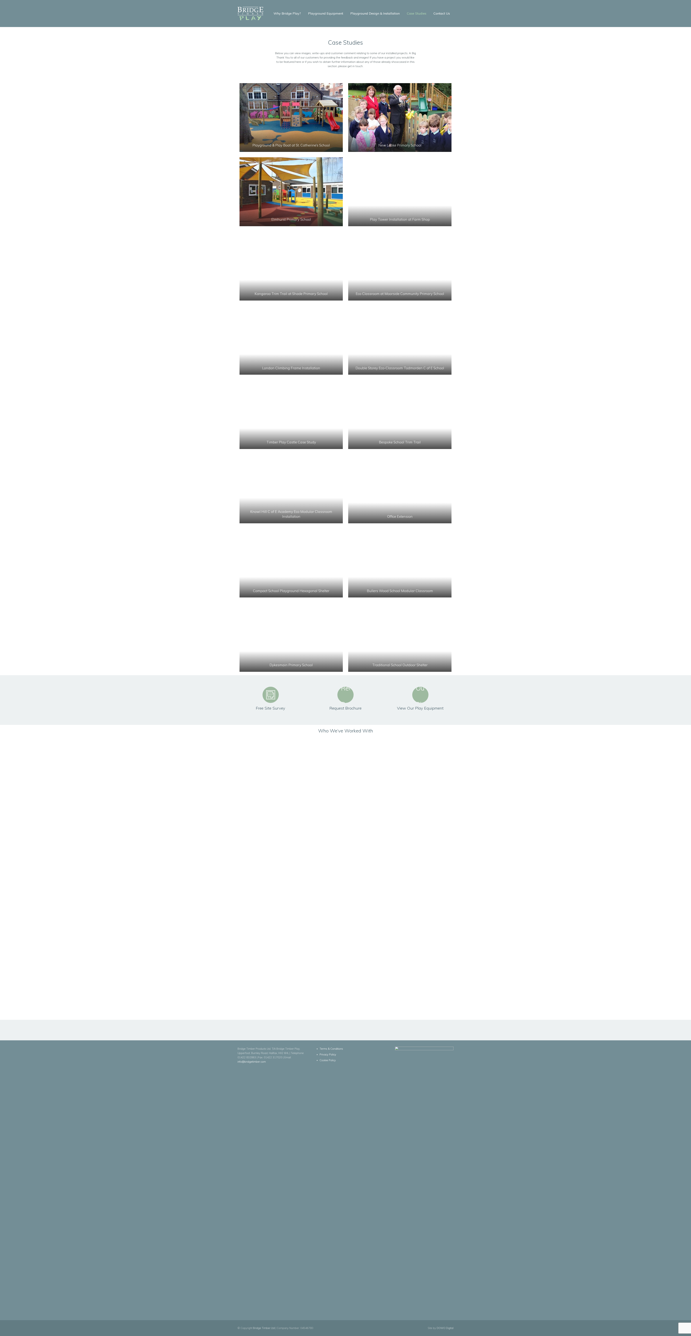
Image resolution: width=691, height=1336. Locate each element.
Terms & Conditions (331, 1048)
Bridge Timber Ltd (264, 1328)
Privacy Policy (328, 1054)
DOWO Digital (445, 1328)
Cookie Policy (328, 1060)
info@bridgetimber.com (252, 1061)
